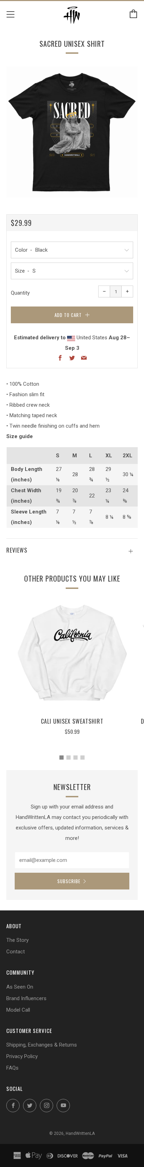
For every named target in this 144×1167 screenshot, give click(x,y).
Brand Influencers (26, 998)
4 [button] (82, 757)
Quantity (20, 293)
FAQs (12, 1068)
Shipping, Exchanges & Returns (41, 1045)
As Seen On (19, 987)
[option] (72, 132)
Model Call (18, 1010)
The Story (17, 940)
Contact (15, 951)
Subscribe (68, 881)
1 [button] (61, 757)
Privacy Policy (22, 1056)
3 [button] (75, 757)
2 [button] (68, 757)
